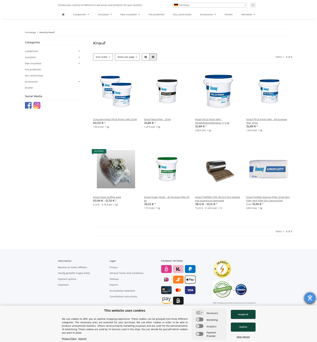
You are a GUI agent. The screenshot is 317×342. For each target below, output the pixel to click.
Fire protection (33, 69)
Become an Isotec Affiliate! (72, 267)
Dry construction (34, 75)
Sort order (101, 56)
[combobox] (210, 5)
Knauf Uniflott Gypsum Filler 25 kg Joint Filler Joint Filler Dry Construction (268, 199)
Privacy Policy (69, 338)
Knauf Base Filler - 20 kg (157, 119)
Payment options (67, 279)
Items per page (126, 56)
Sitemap (114, 279)
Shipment (63, 284)
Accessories (31, 81)
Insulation (30, 57)
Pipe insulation (33, 63)
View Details (243, 336)
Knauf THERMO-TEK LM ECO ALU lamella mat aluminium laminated (217, 199)
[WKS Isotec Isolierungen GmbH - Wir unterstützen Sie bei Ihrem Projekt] (63, 14)
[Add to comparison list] (124, 74)
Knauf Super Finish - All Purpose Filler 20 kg (166, 199)
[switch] (199, 313)
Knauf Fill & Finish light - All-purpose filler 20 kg (266, 121)
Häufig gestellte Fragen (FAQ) (74, 273)
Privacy (113, 267)
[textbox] (210, 5)
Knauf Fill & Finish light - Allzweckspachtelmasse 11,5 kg (212, 121)
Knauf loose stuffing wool (107, 197)
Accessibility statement (122, 290)
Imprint (114, 284)
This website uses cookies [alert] (124, 310)
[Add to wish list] (133, 74)
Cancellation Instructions (123, 296)
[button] (145, 56)
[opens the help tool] (309, 297)
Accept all (243, 314)
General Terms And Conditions (127, 273)
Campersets (31, 51)
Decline (243, 326)
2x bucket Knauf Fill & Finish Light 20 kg (115, 119)
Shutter (29, 87)
